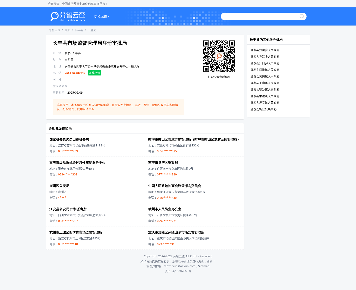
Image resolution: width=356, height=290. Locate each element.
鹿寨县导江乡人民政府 (265, 56)
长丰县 (79, 30)
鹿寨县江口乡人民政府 (265, 63)
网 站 (57, 79)
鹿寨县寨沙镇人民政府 (265, 89)
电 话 (57, 73)
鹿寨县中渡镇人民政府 (265, 96)
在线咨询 (94, 73)
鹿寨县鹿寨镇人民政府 (265, 102)
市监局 (92, 30)
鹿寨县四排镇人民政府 (265, 70)
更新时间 (58, 92)
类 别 (57, 59)
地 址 (57, 66)
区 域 (57, 53)
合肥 (67, 30)
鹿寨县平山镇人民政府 (265, 83)
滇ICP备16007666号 (178, 271)
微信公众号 (60, 86)
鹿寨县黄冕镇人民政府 (265, 76)
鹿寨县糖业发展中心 (263, 109)
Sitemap (204, 266)
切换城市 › (101, 16)
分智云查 (54, 30)
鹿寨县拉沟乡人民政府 (265, 50)
